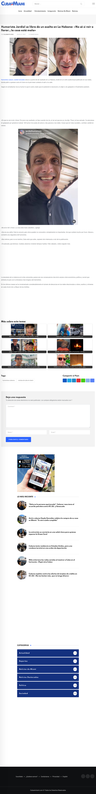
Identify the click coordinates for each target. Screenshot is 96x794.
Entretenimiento (40, 11)
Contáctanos (45, 776)
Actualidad (28, 11)
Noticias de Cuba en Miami (25, 380)
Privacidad (55, 776)
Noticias (75, 11)
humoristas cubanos (9, 380)
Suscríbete (19, 776)
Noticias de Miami (64, 11)
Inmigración (52, 11)
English (65, 776)
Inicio (20, 11)
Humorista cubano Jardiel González (13, 80)
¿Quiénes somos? (32, 776)
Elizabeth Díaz (9, 34)
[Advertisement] (48, 103)
